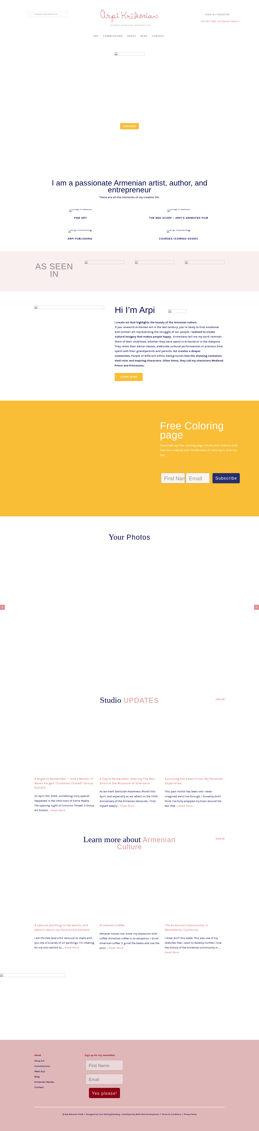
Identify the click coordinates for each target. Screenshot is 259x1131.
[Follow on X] (51, 1093)
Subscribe (226, 478)
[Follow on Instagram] (37, 1093)
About (131, 36)
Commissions (113, 36)
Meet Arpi (39, 1071)
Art (96, 36)
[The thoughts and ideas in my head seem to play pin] (162, 1007)
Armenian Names (44, 1081)
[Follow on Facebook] (44, 1093)
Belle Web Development (147, 1114)
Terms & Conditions (171, 1114)
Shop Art (39, 1060)
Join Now (129, 126)
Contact (158, 36)
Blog (144, 36)
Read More (58, 810)
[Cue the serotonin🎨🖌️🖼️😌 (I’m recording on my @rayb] (97, 985)
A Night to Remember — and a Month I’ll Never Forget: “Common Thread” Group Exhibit (64, 783)
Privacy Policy (190, 1114)
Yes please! (104, 1093)
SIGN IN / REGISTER (217, 14)
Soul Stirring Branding (109, 1114)
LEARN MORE (128, 376)
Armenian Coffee (112, 925)
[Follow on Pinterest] (58, 1093)
